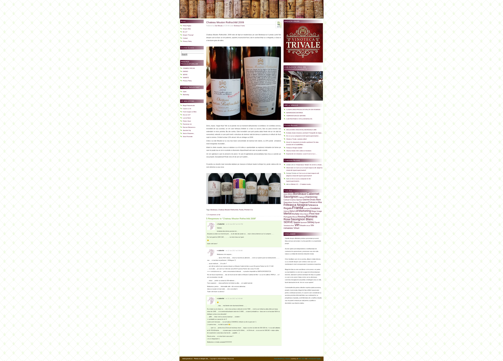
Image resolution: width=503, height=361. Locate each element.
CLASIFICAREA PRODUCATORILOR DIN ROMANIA (303, 109)
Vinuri (296, 228)
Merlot (287, 213)
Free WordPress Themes (282, 358)
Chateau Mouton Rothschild (228, 210)
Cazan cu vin (187, 108)
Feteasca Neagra (295, 205)
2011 (290, 194)
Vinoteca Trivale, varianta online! (296, 139)
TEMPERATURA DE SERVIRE (296, 115)
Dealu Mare (315, 199)
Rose (287, 219)
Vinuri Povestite (188, 136)
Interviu (286, 211)
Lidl (296, 211)
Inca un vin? (186, 115)
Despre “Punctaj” (188, 35)
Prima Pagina (187, 25)
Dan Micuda (218, 25)
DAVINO (185, 71)
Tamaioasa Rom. (289, 225)
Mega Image (316, 211)
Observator (290, 168)
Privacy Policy (187, 41)
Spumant (303, 222)
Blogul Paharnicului (189, 105)
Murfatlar (295, 214)
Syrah (317, 222)
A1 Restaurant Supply (314, 358)
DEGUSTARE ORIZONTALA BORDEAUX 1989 (301, 130)
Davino (306, 199)
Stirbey (311, 222)
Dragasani (303, 202)
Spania (296, 222)
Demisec (296, 202)
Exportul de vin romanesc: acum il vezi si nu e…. (301, 154)
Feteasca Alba (315, 202)
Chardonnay (311, 197)
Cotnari (287, 200)
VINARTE (186, 77)
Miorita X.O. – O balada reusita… (301, 184)
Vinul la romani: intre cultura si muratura (298, 150)
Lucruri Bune (187, 118)
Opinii (184, 91)
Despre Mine (187, 29)
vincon (308, 225)
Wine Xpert (301, 358)
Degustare (288, 202)
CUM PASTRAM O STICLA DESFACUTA (299, 119)
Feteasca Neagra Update (294, 147)
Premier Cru (248, 210)
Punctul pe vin (187, 124)
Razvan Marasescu (189, 127)
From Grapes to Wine (189, 112)
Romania (311, 216)
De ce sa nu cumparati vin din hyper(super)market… (303, 136)
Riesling (301, 216)
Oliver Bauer (304, 214)
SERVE (185, 74)
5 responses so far (214, 214)
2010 (285, 194)
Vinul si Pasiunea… (189, 133)
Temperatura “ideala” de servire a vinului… (309, 164)
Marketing (186, 94)
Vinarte (303, 225)
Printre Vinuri (187, 121)
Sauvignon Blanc (302, 219)
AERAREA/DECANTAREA (294, 112)
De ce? (185, 32)
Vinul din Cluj (187, 130)
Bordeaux (237, 25)
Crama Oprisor (296, 200)
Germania (307, 208)
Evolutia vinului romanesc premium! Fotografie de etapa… (304, 133)
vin (297, 225)
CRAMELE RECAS (189, 68)
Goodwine (315, 208)
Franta (242, 25)
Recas (294, 217)
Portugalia (288, 217)
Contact (185, 38)
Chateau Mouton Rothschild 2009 (225, 22)
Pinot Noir (314, 213)
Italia (292, 211)
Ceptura (301, 197)
